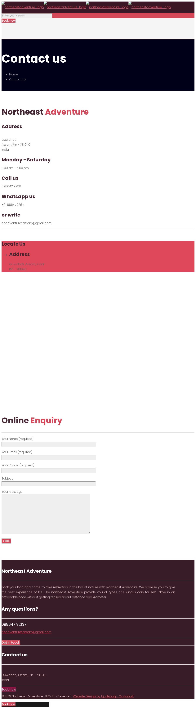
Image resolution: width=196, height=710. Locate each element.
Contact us (17, 79)
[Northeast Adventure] (86, 7)
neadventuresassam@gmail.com (26, 632)
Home (13, 74)
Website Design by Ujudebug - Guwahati (103, 696)
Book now (9, 21)
